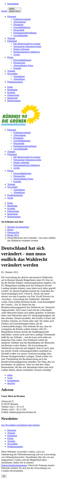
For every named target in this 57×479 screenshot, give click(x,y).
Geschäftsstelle (20, 35)
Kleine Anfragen (21, 49)
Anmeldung (19, 76)
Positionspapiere (15, 82)
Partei (10, 87)
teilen (9, 375)
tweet (9, 378)
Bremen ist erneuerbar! (18, 227)
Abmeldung (19, 79)
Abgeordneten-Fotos (23, 65)
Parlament (12, 41)
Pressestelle (18, 30)
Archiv (16, 54)
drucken (11, 383)
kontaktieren (13, 380)
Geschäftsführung (21, 27)
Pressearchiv (19, 62)
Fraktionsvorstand (22, 19)
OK (3, 476)
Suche (4, 11)
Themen (11, 38)
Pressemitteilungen (22, 60)
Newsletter (12, 73)
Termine (11, 71)
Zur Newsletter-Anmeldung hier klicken (20, 425)
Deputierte (18, 24)
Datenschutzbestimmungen (14, 465)
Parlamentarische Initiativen (26, 52)
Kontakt (17, 68)
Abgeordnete (19, 22)
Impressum (12, 98)
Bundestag (12, 89)
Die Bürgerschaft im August (26, 43)
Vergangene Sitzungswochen (27, 46)
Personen (11, 16)
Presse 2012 (13, 235)
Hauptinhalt (13, 3)
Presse (10, 57)
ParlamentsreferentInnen (25, 32)
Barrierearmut (14, 100)
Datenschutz (13, 95)
